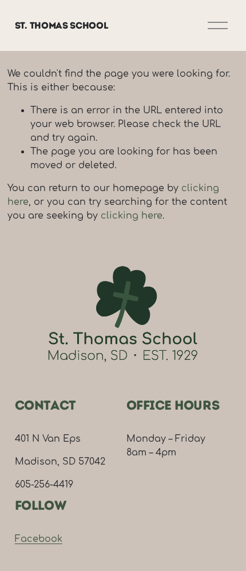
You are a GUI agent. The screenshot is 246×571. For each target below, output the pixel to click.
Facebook (38, 539)
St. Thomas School (62, 25)
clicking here (131, 216)
